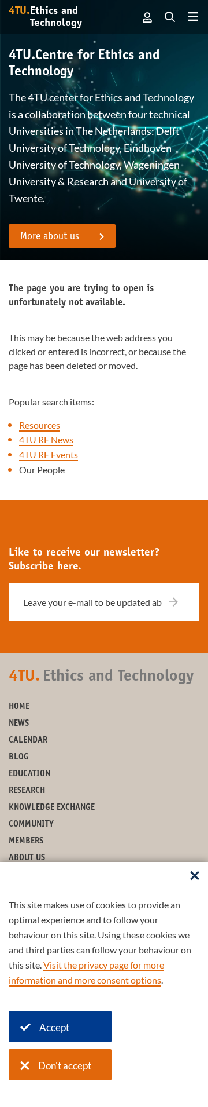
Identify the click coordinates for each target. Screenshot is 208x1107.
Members (26, 841)
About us (27, 858)
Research (27, 791)
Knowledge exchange (52, 807)
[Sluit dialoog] (194, 876)
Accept (54, 1027)
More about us (49, 237)
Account (148, 17)
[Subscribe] (180, 602)
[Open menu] (193, 17)
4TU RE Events (48, 454)
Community (31, 824)
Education (29, 774)
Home (19, 707)
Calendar (28, 740)
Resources (39, 424)
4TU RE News (46, 439)
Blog (19, 757)
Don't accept (64, 1065)
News (19, 723)
